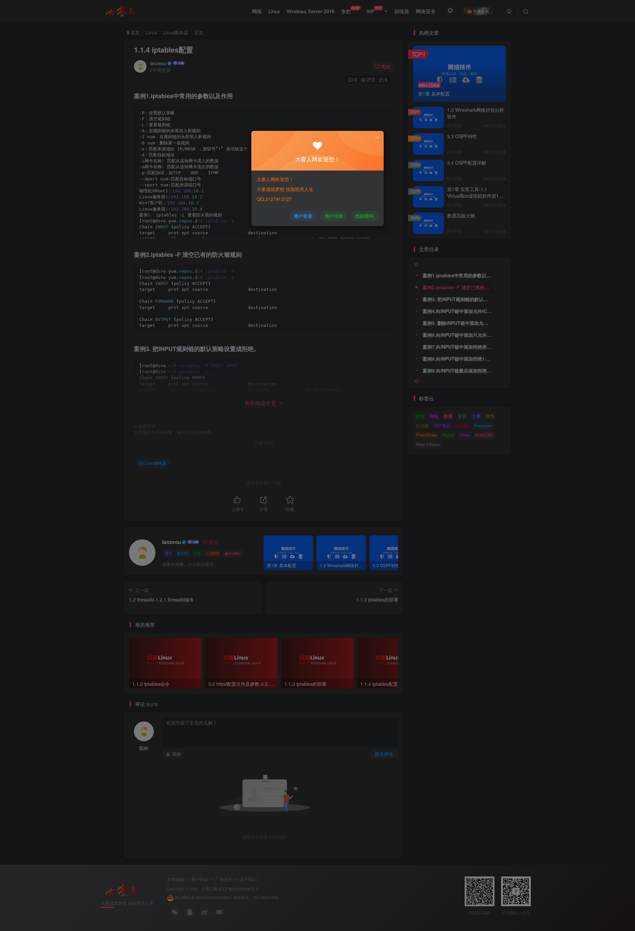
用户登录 (303, 216)
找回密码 (364, 216)
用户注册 (333, 216)
